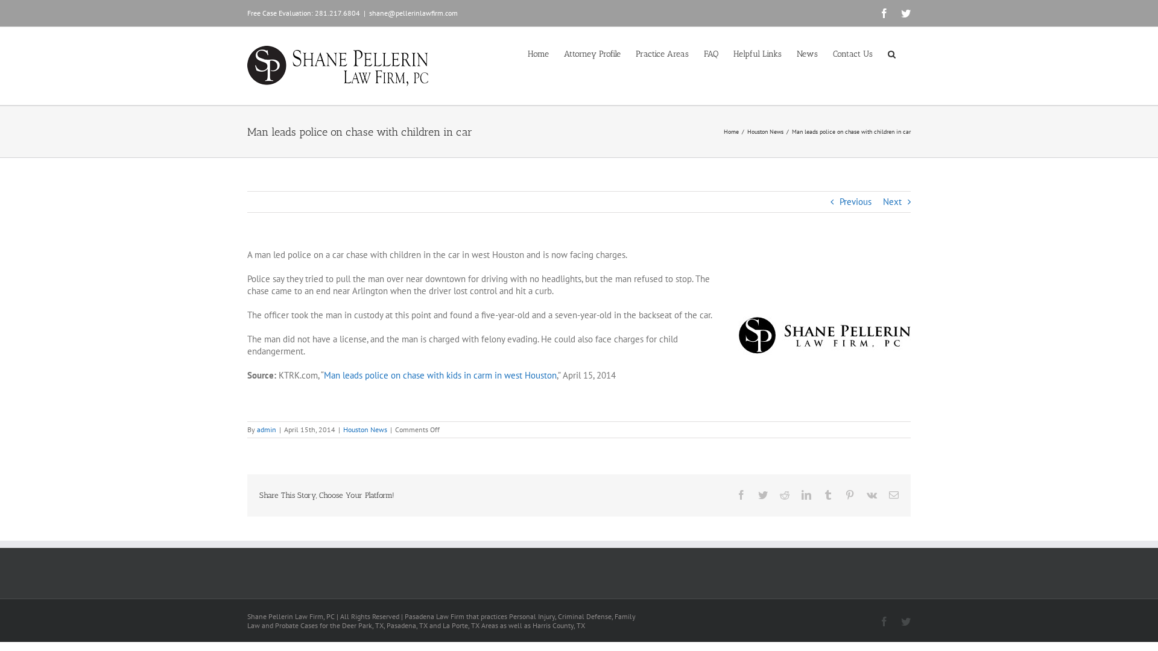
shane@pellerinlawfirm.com (413, 12)
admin (266, 429)
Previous (856, 201)
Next (892, 201)
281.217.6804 (337, 12)
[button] (892, 53)
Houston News (365, 429)
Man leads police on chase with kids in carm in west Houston (440, 375)
